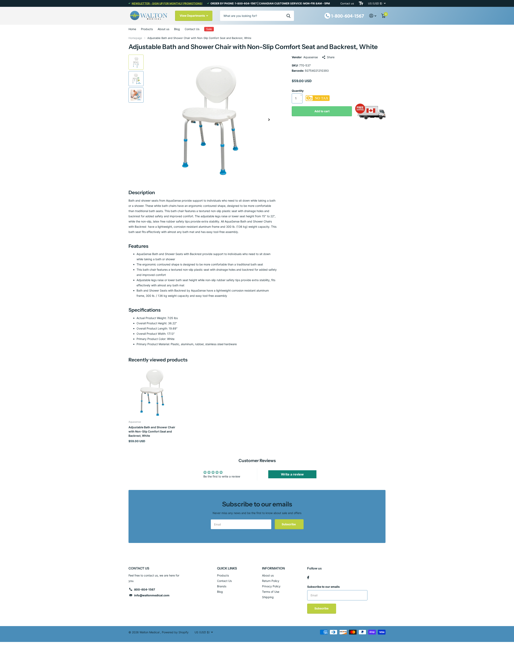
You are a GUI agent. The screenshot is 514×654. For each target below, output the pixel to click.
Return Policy (270, 581)
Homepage (135, 38)
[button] (269, 120)
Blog (177, 29)
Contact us (347, 3)
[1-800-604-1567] (344, 15)
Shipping (268, 597)
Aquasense (310, 57)
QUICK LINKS (227, 568)
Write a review (292, 474)
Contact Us (192, 29)
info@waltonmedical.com (151, 595)
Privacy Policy (271, 586)
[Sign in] (372, 15)
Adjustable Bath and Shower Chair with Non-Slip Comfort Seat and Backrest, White (151, 431)
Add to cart (321, 111)
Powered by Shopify (175, 632)
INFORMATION (273, 568)
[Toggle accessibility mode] (361, 3)
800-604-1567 (144, 589)
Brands (221, 586)
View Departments (193, 15)
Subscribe (289, 524)
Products (147, 29)
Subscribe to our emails (323, 586)
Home (132, 29)
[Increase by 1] (302, 91)
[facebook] (308, 577)
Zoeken (288, 16)
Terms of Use (270, 591)
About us (163, 29)
